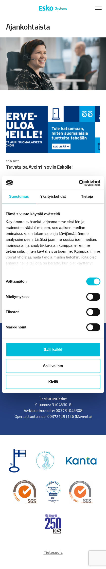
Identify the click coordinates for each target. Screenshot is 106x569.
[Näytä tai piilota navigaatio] (98, 8)
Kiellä (53, 382)
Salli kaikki (53, 349)
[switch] (93, 297)
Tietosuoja (53, 552)
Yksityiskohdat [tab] (53, 196)
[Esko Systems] (53, 8)
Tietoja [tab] (87, 196)
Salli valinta (53, 366)
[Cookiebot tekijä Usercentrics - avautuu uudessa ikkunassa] (78, 183)
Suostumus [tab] (19, 196)
